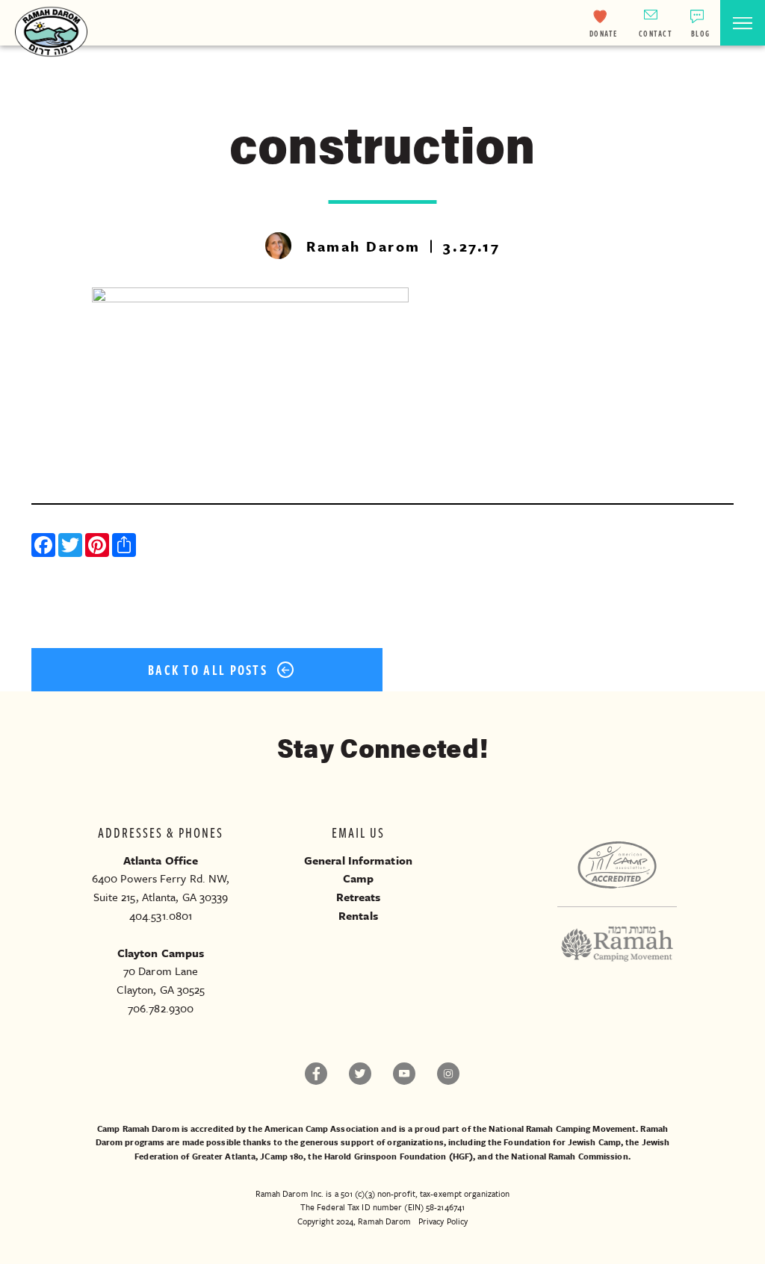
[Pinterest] (98, 547)
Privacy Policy (443, 1221)
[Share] (125, 547)
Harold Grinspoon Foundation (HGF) (398, 1156)
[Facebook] (44, 547)
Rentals (358, 915)
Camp (358, 878)
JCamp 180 (281, 1156)
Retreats (358, 896)
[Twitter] (71, 547)
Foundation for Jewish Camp (562, 1142)
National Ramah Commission (569, 1156)
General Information (358, 860)
